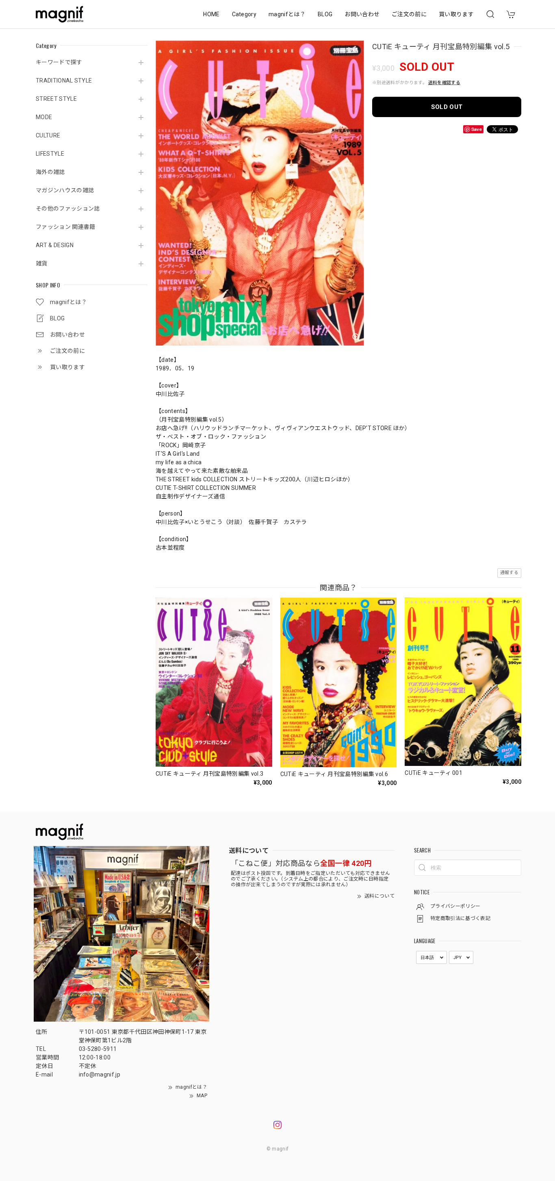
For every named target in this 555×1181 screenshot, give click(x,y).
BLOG (325, 14)
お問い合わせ (362, 14)
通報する (509, 572)
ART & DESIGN (55, 245)
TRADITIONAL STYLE (64, 80)
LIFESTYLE (50, 153)
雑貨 (42, 263)
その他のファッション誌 (68, 208)
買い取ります (456, 14)
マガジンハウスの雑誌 (65, 190)
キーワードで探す (59, 62)
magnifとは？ (287, 14)
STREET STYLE (56, 99)
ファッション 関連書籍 (65, 227)
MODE (44, 117)
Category (244, 14)
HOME (211, 14)
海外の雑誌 (50, 172)
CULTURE (48, 135)
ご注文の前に (409, 14)
